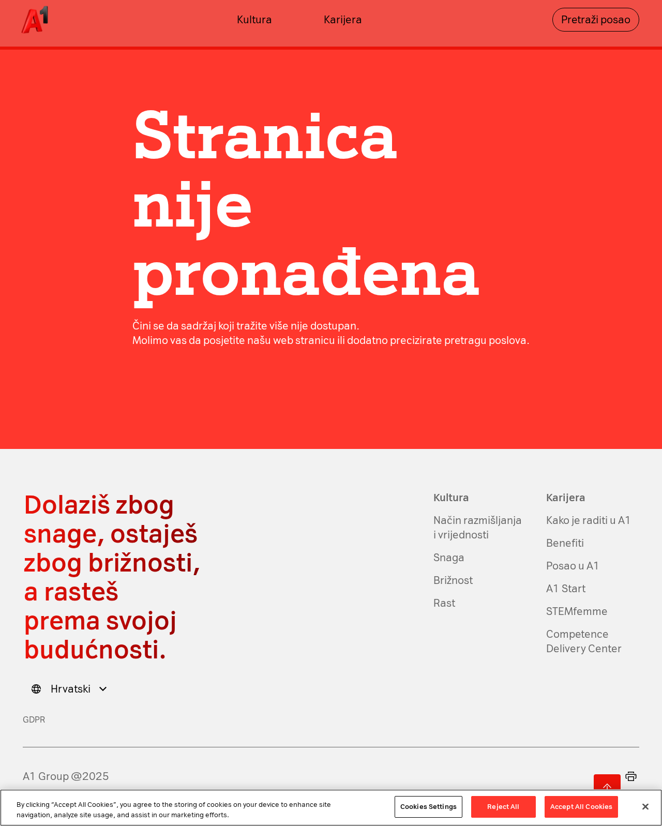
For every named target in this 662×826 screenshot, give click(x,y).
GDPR (34, 720)
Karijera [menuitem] (343, 19)
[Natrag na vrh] (607, 787)
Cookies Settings (428, 806)
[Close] (645, 806)
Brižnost (453, 580)
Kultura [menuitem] (254, 19)
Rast (444, 603)
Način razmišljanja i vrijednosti (477, 527)
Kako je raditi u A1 (588, 520)
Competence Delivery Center (584, 641)
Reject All (503, 806)
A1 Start (565, 588)
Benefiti (565, 543)
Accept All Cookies (581, 806)
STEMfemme (577, 611)
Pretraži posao (595, 19)
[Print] (631, 776)
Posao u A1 (573, 566)
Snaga (448, 557)
